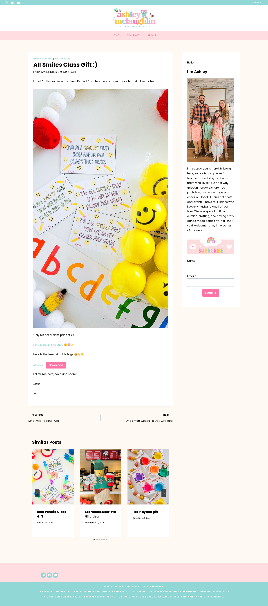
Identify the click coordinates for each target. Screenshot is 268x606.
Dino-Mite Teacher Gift (43, 418)
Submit (211, 293)
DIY (56, 59)
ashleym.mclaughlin (46, 71)
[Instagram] (6, 2)
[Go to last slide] (37, 493)
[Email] (18, 2)
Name (191, 261)
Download (56, 365)
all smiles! (38, 365)
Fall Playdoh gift (145, 512)
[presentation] (53, 477)
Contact (133, 35)
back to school (43, 59)
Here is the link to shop (48, 345)
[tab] (94, 539)
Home (115, 35)
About (151, 35)
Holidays (65, 59)
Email (191, 276)
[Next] (163, 493)
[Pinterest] (12, 2)
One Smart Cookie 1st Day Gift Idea (149, 418)
